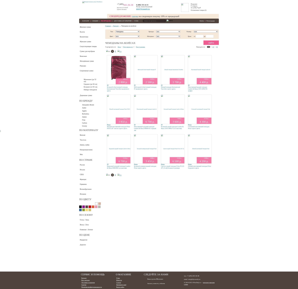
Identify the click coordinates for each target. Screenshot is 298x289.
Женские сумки (85, 27)
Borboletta (85, 114)
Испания (83, 194)
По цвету (85, 199)
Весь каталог (85, 280)
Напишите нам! (121, 285)
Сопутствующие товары (88, 46)
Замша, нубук (84, 145)
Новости (119, 280)
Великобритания (85, 189)
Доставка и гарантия (123, 21)
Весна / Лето (84, 225)
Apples (84, 111)
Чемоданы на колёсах (87, 76)
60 (217, 47)
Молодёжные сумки (87, 61)
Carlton (84, 123)
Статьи (118, 282)
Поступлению (140, 47)
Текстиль (83, 140)
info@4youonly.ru (143, 9)
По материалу (88, 130)
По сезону (86, 215)
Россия (82, 165)
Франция (83, 179)
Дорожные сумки (86, 95)
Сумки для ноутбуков (87, 51)
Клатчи (82, 32)
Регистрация (211, 21)
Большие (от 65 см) (90, 87)
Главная (108, 26)
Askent (84, 117)
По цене (84, 235)
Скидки (95, 21)
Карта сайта (120, 287)
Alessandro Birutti (88, 105)
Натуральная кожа (86, 150)
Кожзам (82, 135)
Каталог (85, 21)
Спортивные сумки (86, 71)
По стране (85, 160)
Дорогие (83, 245)
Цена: (190, 36)
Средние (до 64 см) (90, 84)
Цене (119, 47)
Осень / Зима (84, 220)
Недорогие (83, 240)
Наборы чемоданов (90, 90)
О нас (136, 21)
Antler (84, 108)
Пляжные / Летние (86, 230)
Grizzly (84, 126)
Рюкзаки (83, 66)
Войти (202, 21)
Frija (83, 120)
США (82, 174)
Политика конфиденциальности (91, 287)
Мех (81, 154)
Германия (83, 184)
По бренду (86, 100)
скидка (135, 16)
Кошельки (83, 56)
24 (213, 47)
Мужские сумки (85, 41)
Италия (82, 170)
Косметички (84, 37)
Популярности (128, 47)
